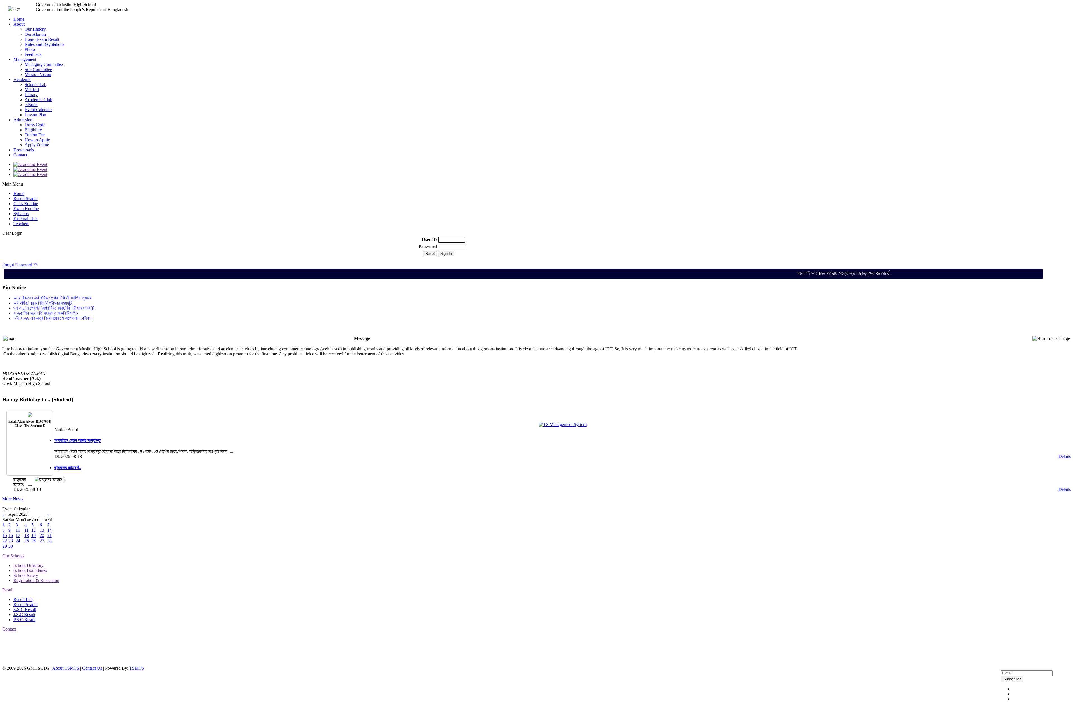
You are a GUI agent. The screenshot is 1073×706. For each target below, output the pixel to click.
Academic (22, 79)
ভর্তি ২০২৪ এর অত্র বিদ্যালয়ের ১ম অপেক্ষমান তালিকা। (53, 318)
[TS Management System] (563, 424)
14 (49, 530)
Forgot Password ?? (19, 264)
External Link (25, 218)
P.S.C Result (24, 619)
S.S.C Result (24, 609)
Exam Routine (26, 208)
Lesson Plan (35, 114)
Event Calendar (38, 109)
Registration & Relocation (36, 580)
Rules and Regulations (44, 44)
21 (49, 535)
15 (5, 535)
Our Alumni (35, 34)
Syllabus (21, 213)
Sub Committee (38, 69)
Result (7, 590)
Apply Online (37, 144)
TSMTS (136, 668)
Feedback (33, 54)
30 (10, 546)
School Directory (28, 565)
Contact (20, 155)
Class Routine (25, 203)
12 (33, 530)
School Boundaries (30, 570)
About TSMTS (65, 668)
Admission (22, 119)
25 (26, 540)
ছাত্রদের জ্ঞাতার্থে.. (856, 273)
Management (24, 59)
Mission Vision (38, 74)
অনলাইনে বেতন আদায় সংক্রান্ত (807, 273)
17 (18, 535)
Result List (22, 599)
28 (49, 540)
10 (18, 530)
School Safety (25, 575)
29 (5, 546)
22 (5, 540)
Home (18, 19)
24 (18, 540)
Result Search (25, 198)
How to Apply (37, 139)
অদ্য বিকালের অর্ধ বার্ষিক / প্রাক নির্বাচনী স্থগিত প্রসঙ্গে (52, 298)
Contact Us (92, 668)
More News (12, 498)
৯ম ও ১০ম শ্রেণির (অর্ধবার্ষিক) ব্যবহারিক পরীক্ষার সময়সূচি (53, 308)
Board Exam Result (42, 39)
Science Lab (35, 84)
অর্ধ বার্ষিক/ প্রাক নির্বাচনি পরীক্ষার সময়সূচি (42, 303)
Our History (35, 29)
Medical (32, 89)
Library (31, 94)
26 (33, 540)
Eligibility (33, 129)
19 (33, 535)
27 (42, 540)
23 (10, 540)
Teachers (21, 223)
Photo (30, 49)
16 (10, 535)
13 (42, 530)
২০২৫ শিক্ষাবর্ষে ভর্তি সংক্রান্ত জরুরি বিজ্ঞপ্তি (45, 313)
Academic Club (38, 99)
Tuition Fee (35, 134)
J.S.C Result (24, 614)
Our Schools (13, 555)
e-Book (31, 104)
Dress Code (35, 124)
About (19, 24)
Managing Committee (44, 64)
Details (1064, 456)
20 (42, 535)
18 (26, 535)
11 (26, 530)
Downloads (23, 150)
